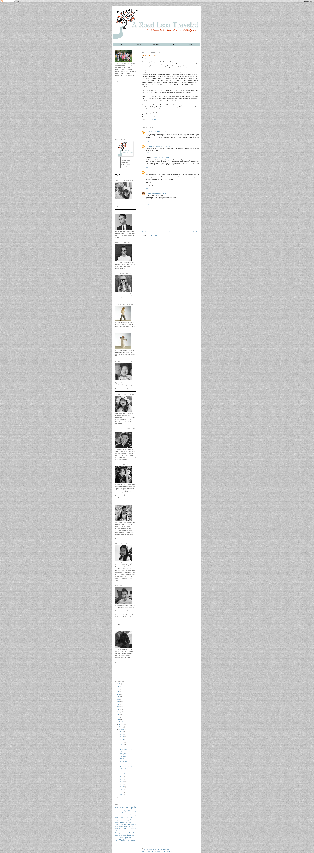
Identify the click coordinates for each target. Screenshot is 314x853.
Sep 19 (122, 779)
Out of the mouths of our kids (125, 827)
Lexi (122, 822)
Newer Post (145, 232)
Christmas (133, 813)
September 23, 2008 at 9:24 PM (158, 193)
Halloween (133, 817)
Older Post (196, 232)
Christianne (125, 813)
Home (121, 45)
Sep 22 (122, 744)
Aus (147, 172)
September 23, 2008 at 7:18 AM (156, 172)
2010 (118, 714)
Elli (131, 815)
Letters (117, 822)
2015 (118, 701)
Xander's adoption (130, 840)
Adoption (156, 45)
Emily (134, 815)
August (121, 798)
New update (123, 771)
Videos (117, 840)
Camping (133, 811)
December (121, 722)
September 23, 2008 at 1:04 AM (161, 157)
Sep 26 (122, 734)
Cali (129, 811)
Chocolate (117, 813)
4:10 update (123, 754)
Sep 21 (122, 776)
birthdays (117, 811)
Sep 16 (122, 784)
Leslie (147, 132)
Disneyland (123, 815)
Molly (116, 826)
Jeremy (126, 820)
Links (173, 45)
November (121, 724)
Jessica (133, 819)
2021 (118, 686)
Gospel (121, 817)
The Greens (152, 119)
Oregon (125, 826)
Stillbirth (121, 838)
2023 (118, 684)
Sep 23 (122, 742)
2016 (118, 699)
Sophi (129, 835)
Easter (127, 815)
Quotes (116, 835)
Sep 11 (122, 789)
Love (122, 824)
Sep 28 (122, 732)
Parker (118, 830)
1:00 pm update (124, 761)
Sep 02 (122, 794)
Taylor (125, 837)
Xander (122, 840)
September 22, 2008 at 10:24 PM (161, 146)
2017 (118, 696)
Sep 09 (122, 792)
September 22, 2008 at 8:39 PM (157, 132)
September (122, 729)
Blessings (124, 811)
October (121, 727)
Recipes (120, 835)
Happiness (117, 820)
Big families (132, 809)
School (124, 835)
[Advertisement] (125, 110)
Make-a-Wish (127, 824)
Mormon (121, 826)
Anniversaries (123, 809)
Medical (153, 121)
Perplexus (123, 831)
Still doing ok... (124, 764)
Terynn (148, 193)
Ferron (116, 817)
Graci (148, 121)
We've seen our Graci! (125, 746)
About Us (138, 45)
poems (123, 833)
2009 (118, 717)
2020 (118, 689)
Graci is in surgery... (125, 773)
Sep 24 (122, 739)
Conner (117, 815)
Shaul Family (149, 146)
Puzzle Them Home (131, 833)
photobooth (128, 831)
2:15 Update (123, 759)
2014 (118, 704)
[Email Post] (157, 119)
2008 (118, 719)
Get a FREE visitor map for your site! (157, 851)
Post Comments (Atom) (155, 235)
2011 (118, 712)
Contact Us (191, 45)
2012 (118, 709)
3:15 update (123, 756)
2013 (118, 707)
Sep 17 (122, 782)
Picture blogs (133, 831)
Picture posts (118, 833)
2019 (118, 691)
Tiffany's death (132, 838)
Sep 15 (122, 787)
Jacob (122, 820)
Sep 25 (122, 737)
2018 (118, 694)
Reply (147, 141)
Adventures (125, 807)
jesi (129, 820)
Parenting (133, 828)
